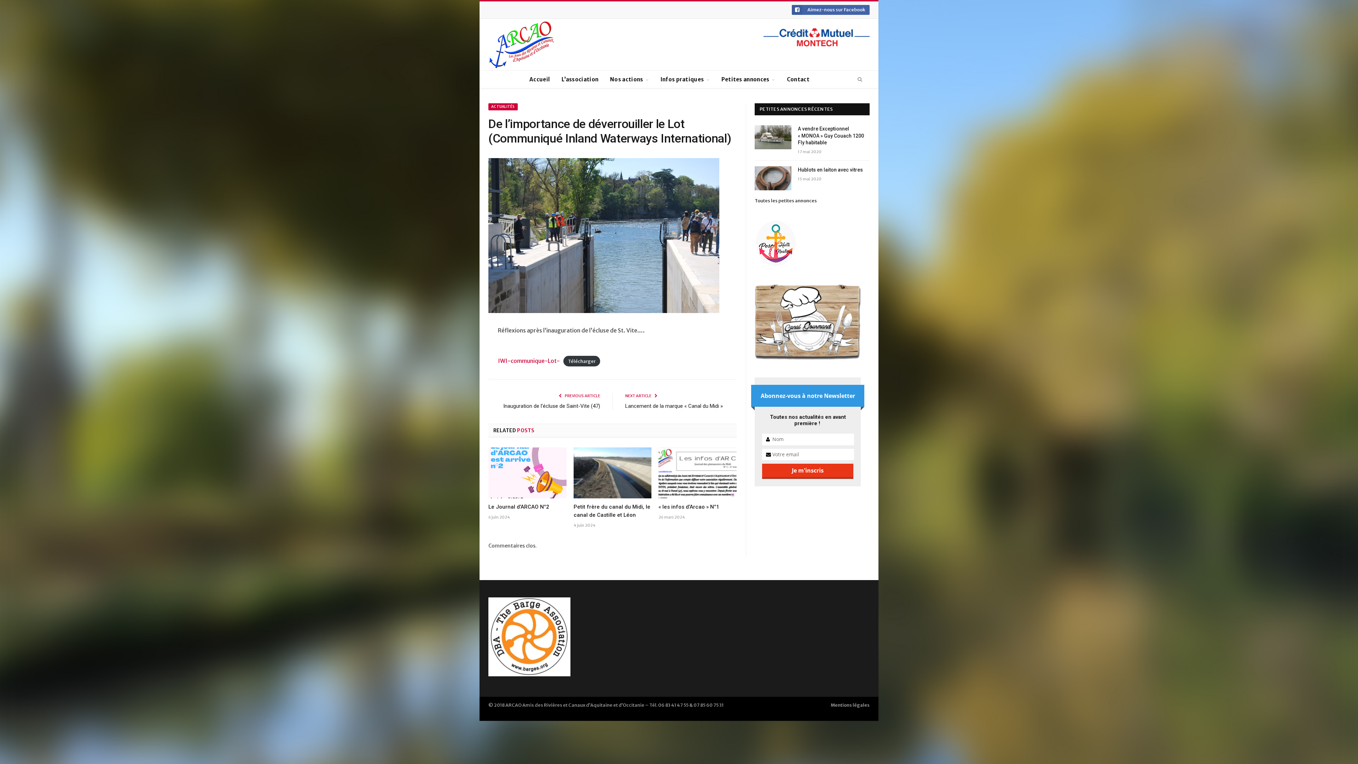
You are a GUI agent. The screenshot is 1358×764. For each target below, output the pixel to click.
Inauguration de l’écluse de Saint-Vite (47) (551, 406)
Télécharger (582, 361)
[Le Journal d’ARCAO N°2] (527, 472)
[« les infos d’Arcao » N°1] (697, 472)
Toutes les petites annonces (786, 201)
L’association (580, 79)
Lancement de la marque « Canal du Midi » (674, 406)
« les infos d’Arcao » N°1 (688, 507)
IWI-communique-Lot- (529, 360)
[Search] (860, 79)
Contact (798, 79)
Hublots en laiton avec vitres (830, 170)
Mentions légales (850, 705)
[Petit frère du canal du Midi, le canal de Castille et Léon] (613, 472)
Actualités (503, 106)
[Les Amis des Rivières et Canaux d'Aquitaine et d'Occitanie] (522, 44)
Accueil (539, 79)
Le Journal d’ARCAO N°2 (518, 507)
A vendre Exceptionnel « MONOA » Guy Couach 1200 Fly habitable (831, 135)
